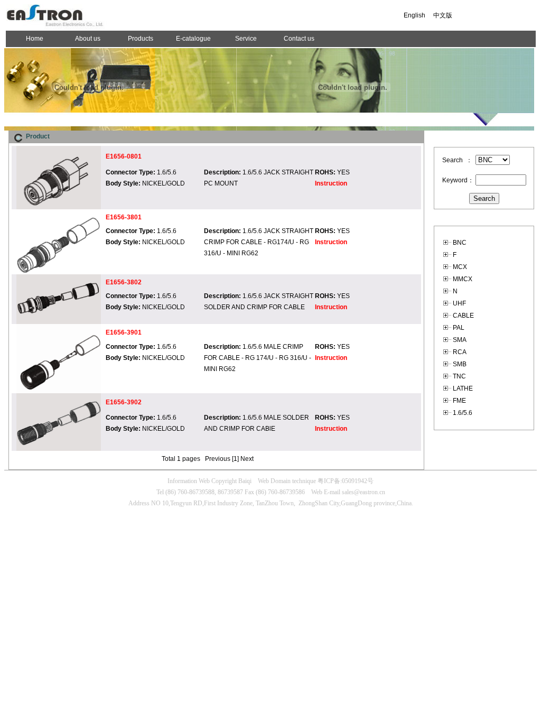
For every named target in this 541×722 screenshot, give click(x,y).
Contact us (299, 38)
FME (459, 400)
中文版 (442, 15)
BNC (460, 242)
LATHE (463, 388)
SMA (460, 340)
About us (87, 38)
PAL (458, 327)
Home (34, 38)
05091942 (354, 481)
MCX (460, 267)
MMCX (462, 279)
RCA (460, 352)
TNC (459, 376)
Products (140, 38)
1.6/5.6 (462, 412)
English (414, 15)
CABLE (463, 315)
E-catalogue (193, 38)
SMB (460, 364)
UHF (459, 303)
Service (246, 38)
